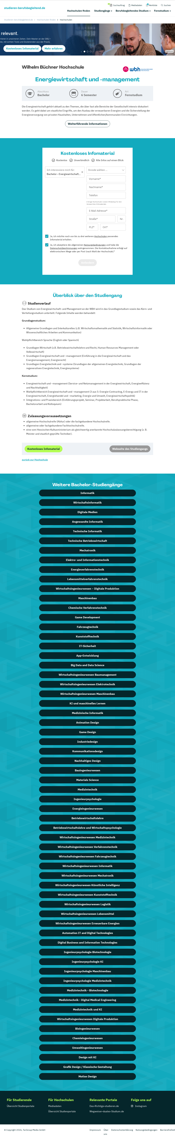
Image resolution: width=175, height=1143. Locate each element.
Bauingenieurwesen (87, 770)
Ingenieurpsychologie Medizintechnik (87, 981)
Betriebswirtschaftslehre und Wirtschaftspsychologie (87, 828)
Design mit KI (87, 1057)
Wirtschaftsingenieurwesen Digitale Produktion (87, 1019)
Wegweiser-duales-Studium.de (107, 1111)
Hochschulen (100, 236)
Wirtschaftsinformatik (87, 502)
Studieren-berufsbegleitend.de (18, 19)
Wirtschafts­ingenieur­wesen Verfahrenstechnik (87, 847)
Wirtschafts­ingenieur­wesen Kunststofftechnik (87, 895)
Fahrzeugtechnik (87, 627)
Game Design (87, 732)
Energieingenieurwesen (87, 808)
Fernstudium (161, 10)
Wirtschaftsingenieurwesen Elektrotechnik (87, 684)
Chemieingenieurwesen (87, 1038)
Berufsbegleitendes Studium (132, 10)
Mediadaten (54, 1106)
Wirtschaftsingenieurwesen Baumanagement (87, 675)
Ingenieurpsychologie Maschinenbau (87, 971)
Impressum (95, 1130)
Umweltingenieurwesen (87, 1048)
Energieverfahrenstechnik (87, 569)
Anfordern (87, 262)
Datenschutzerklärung (122, 1130)
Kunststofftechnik (87, 636)
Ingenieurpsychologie (87, 799)
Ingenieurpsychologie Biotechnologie (87, 952)
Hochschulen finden (78, 10)
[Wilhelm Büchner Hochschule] (137, 69)
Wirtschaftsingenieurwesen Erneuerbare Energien (87, 923)
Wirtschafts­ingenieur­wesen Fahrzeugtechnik (87, 856)
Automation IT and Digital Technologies (87, 933)
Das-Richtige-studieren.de (104, 1106)
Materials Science (87, 780)
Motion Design (87, 1076)
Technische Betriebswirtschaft (87, 541)
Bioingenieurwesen (87, 1028)
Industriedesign (87, 741)
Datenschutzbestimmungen (63, 248)
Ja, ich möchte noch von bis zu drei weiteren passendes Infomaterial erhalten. (84, 238)
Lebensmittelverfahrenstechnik (87, 579)
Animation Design (87, 722)
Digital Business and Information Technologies (87, 942)
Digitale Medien (87, 512)
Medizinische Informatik (87, 713)
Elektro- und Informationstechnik (87, 560)
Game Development (87, 617)
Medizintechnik (87, 789)
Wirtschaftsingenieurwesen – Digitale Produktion (87, 588)
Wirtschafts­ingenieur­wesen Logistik (87, 904)
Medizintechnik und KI (87, 1009)
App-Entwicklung (87, 655)
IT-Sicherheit (87, 646)
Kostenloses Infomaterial (22, 48)
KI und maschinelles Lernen (87, 703)
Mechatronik (88, 550)
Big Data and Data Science (87, 665)
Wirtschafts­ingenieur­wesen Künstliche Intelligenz (87, 885)
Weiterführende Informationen (87, 124)
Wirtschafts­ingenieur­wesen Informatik (87, 866)
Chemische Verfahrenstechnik (87, 608)
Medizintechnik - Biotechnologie (87, 990)
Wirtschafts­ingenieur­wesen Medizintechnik (87, 837)
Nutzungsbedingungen (95, 244)
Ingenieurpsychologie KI (87, 961)
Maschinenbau (87, 598)
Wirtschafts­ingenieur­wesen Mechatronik (88, 875)
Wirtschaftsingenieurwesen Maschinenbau (87, 694)
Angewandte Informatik (87, 521)
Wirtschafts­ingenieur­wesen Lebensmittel (87, 914)
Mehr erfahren (54, 48)
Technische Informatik (87, 531)
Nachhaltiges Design (88, 761)
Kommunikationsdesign (87, 751)
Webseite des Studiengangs (130, 449)
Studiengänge (102, 10)
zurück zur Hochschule (35, 459)
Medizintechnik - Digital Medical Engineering (87, 1000)
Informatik (87, 493)
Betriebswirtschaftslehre (87, 818)
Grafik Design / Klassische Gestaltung (87, 1067)
